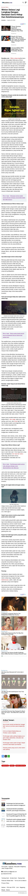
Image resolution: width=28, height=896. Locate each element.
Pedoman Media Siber (7, 880)
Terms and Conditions (20, 880)
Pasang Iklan (21, 878)
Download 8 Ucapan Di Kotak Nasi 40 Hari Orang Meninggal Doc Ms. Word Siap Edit (16, 815)
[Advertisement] (14, 783)
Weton (7, 7)
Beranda (3, 7)
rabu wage (12, 419)
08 (4, 873)
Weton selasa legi (15, 58)
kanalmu (3, 20)
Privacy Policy (5, 883)
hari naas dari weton (17, 454)
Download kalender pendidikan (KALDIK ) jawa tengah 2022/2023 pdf (15, 810)
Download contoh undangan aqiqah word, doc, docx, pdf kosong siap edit (15, 821)
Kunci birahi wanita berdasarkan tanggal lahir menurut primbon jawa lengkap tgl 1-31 (14, 726)
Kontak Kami (13, 878)
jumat (16, 421)
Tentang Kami (5, 878)
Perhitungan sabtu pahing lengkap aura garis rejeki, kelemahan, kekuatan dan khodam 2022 (14, 737)
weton (12, 765)
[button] (23, 2)
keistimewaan (5, 580)
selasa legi (5, 765)
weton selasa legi (21, 765)
